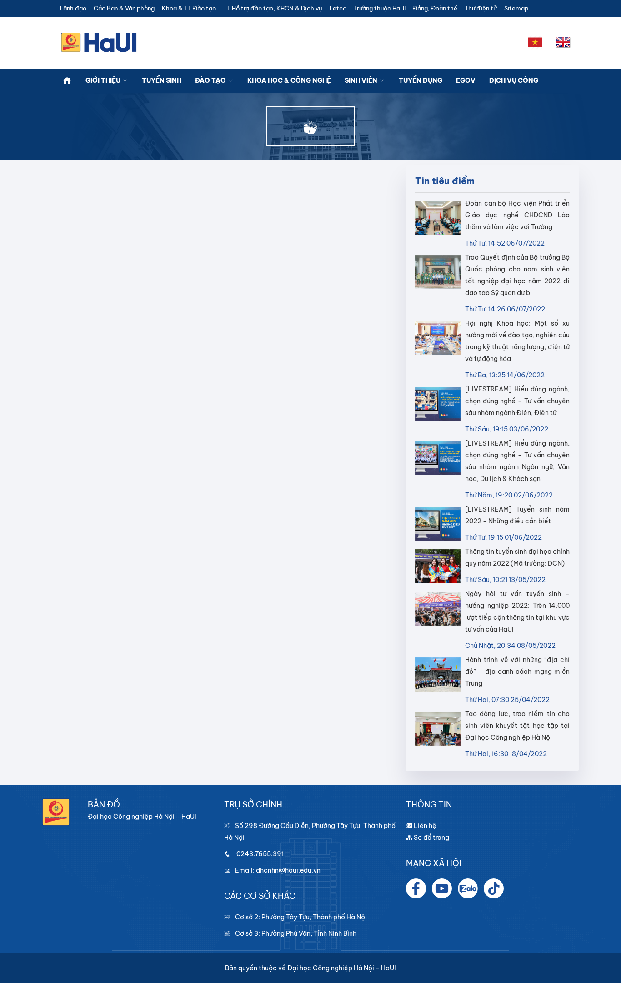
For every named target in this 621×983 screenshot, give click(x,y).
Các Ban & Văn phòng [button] (124, 8)
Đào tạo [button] (211, 80)
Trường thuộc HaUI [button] (380, 8)
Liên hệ (424, 826)
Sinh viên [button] (362, 80)
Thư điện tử (481, 8)
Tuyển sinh (161, 80)
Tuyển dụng (420, 80)
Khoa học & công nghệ (289, 80)
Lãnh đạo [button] (73, 8)
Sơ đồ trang (430, 837)
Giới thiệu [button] (103, 80)
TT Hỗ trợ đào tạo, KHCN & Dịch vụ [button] (272, 8)
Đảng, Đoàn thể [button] (435, 8)
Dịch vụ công (513, 80)
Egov (466, 80)
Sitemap (516, 8)
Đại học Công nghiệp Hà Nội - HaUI (341, 968)
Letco (338, 8)
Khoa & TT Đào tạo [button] (189, 8)
